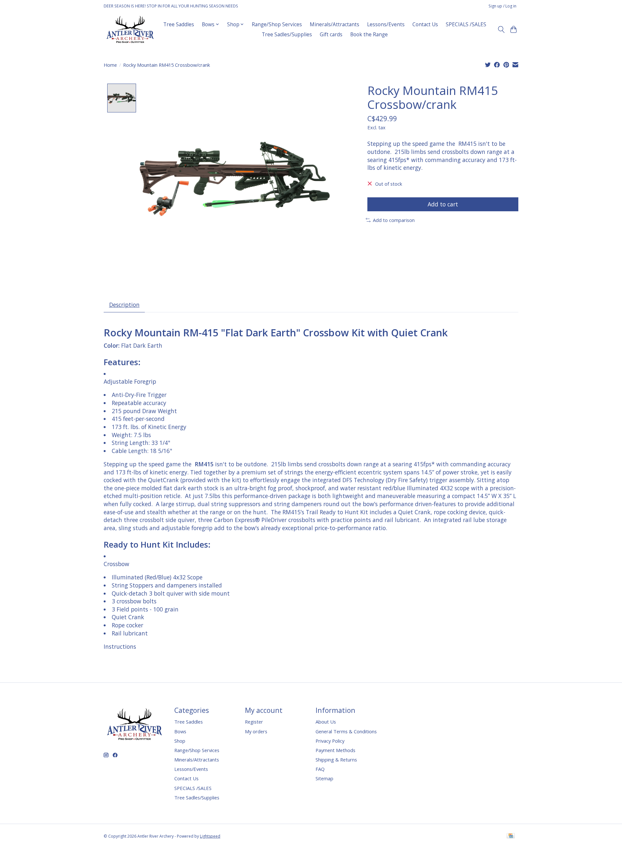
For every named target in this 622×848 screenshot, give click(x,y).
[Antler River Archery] (130, 29)
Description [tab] (124, 304)
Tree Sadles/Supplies (287, 34)
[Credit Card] (511, 836)
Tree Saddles (178, 24)
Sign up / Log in (502, 6)
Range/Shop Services (277, 24)
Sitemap (324, 778)
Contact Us (425, 24)
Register (254, 721)
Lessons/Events (386, 24)
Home (110, 65)
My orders (256, 731)
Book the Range (369, 34)
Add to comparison (394, 220)
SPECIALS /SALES (466, 24)
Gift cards (331, 34)
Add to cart (443, 204)
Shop (179, 741)
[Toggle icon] (501, 29)
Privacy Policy (330, 741)
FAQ (320, 769)
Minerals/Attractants (334, 24)
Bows (180, 731)
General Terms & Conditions (346, 731)
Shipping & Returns (336, 759)
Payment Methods (335, 750)
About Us (326, 721)
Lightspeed (210, 836)
